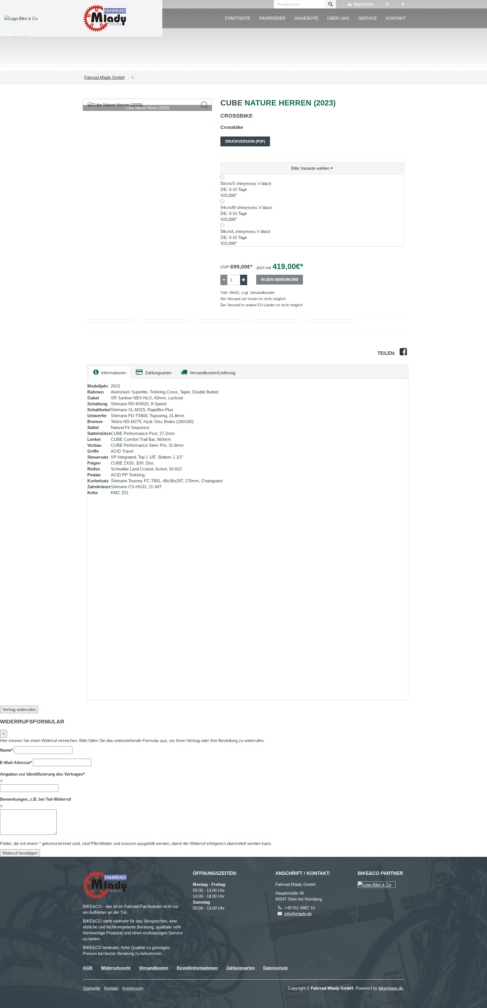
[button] (312, 168)
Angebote (306, 18)
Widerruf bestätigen (20, 853)
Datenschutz (275, 967)
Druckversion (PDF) (245, 141)
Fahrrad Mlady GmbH (104, 77)
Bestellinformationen (197, 967)
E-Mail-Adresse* (16, 762)
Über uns (338, 18)
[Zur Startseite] (104, 18)
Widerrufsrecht (115, 967)
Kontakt (396, 18)
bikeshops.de (390, 988)
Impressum (132, 988)
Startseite (237, 18)
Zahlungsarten (157, 372)
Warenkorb (362, 4)
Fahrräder (272, 18)
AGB (87, 967)
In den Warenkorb (279, 280)
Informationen (113, 372)
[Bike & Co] (377, 884)
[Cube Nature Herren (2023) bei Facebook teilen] (403, 353)
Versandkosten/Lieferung (212, 372)
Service (367, 18)
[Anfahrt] (403, 4)
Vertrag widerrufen (19, 709)
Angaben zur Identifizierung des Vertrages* (42, 774)
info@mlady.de (298, 913)
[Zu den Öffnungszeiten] (387, 4)
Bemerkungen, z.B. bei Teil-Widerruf (35, 799)
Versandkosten (262, 292)
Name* (6, 750)
